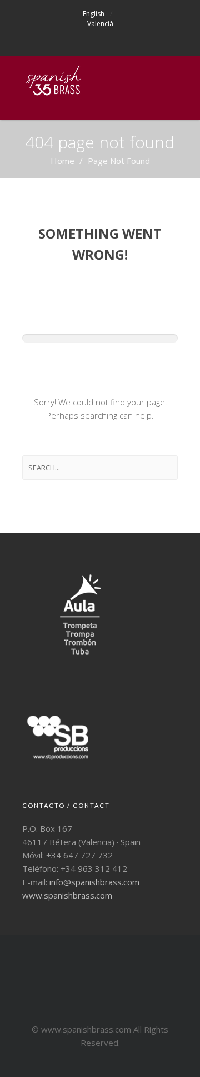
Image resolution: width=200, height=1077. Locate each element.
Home (62, 160)
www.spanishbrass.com (67, 895)
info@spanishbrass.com (94, 881)
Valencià (100, 23)
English (93, 13)
